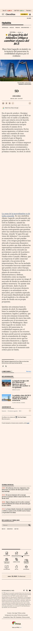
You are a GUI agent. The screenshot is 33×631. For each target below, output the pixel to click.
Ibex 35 (4, 10)
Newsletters (19, 617)
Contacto (9, 613)
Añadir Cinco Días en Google (11, 107)
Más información (6, 419)
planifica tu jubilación (7, 562)
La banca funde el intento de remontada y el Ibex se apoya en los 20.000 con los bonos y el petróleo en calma (16, 510)
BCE (20, 411)
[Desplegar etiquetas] (30, 411)
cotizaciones (7, 569)
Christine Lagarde (13, 411)
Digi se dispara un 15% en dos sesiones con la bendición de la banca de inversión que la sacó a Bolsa (16, 503)
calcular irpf (6, 555)
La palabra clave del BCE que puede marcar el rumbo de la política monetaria (21, 398)
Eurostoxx (10, 529)
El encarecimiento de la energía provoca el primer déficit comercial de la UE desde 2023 (16, 496)
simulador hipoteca (16, 555)
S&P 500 (16, 10)
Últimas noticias (7, 484)
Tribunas (17, 27)
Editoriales (5, 27)
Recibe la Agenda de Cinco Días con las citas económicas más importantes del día (15, 362)
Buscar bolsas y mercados (11, 520)
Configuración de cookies (11, 615)
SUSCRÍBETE (24, 14)
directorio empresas (26, 562)
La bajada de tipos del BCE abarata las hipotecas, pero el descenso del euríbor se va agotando (21, 384)
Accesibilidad (6, 617)
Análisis (12, 27)
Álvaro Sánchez (16, 402)
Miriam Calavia (16, 389)
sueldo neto (26, 555)
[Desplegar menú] (3, 14)
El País (29, 18)
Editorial (12, 32)
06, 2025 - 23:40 (16, 98)
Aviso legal (14, 613)
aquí (28, 423)
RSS (15, 617)
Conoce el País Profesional (16, 576)
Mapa (11, 617)
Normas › (28, 371)
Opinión (6, 23)
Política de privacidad (22, 615)
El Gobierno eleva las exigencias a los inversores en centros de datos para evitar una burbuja (16, 489)
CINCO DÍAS (16, 96)
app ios (16, 569)
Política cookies (21, 613)
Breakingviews (25, 27)
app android (26, 569)
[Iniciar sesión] (30, 14)
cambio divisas (16, 561)
